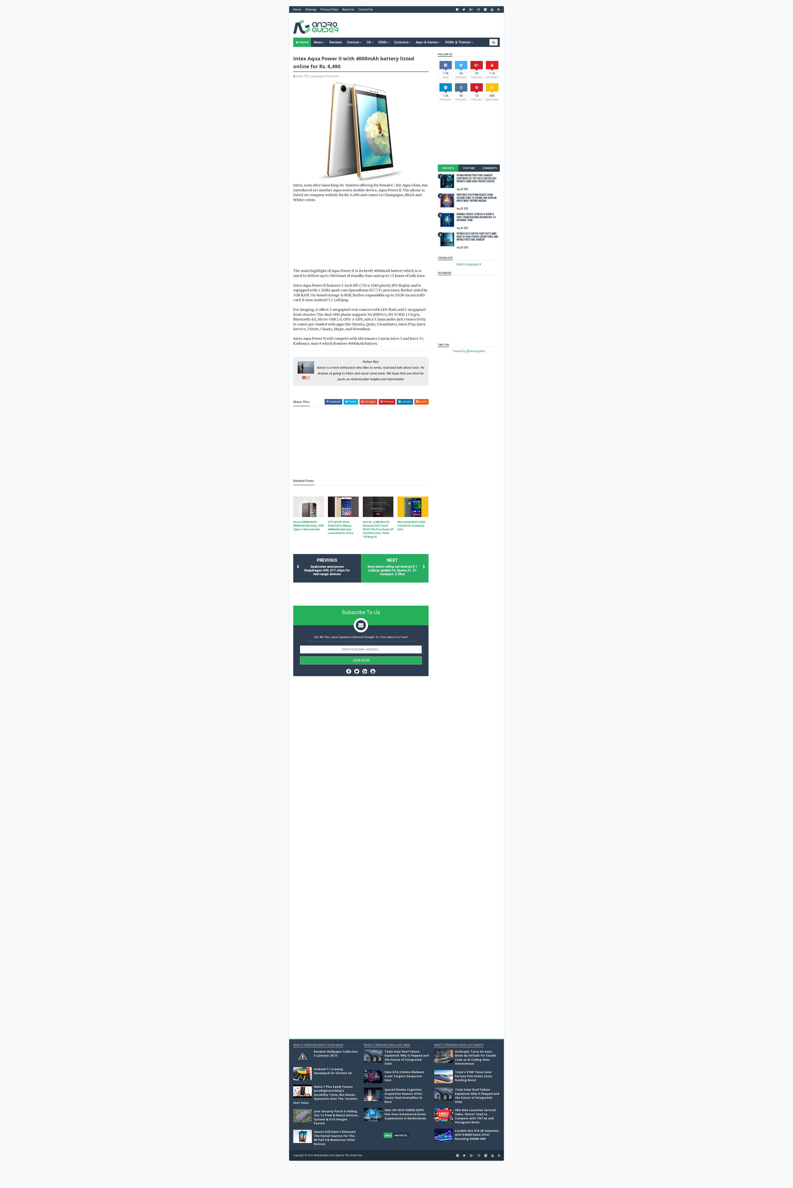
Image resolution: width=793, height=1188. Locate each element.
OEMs (382, 42)
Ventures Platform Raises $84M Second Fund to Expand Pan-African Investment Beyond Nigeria (476, 197)
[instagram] (478, 9)
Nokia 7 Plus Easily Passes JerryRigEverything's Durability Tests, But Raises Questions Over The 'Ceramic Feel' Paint (325, 1095)
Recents (448, 168)
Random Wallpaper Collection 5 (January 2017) (336, 1054)
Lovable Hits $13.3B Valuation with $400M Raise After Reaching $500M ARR (477, 1135)
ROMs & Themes (458, 42)
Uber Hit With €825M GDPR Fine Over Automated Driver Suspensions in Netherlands (405, 1114)
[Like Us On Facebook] (349, 671)
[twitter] (464, 9)
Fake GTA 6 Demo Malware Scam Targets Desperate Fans (404, 1076)
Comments (489, 168)
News (318, 42)
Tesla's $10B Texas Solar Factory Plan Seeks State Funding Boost (473, 1076)
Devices (353, 42)
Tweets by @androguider (468, 351)
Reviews (335, 42)
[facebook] (457, 9)
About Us (348, 9)
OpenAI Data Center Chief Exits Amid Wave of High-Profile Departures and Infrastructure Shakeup (477, 236)
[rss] (498, 9)
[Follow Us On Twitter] (357, 671)
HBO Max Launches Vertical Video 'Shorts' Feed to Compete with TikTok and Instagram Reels (475, 1116)
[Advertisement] (424, 25)
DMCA (388, 1135)
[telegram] (485, 9)
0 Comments (331, 76)
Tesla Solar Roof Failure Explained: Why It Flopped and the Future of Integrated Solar (407, 1058)
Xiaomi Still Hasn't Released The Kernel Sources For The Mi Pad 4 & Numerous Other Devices (334, 1138)
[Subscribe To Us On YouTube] (373, 671)
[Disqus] (361, 803)
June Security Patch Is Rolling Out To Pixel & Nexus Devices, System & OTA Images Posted (336, 1117)
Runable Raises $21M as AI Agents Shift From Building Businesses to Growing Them (476, 217)
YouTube (469, 168)
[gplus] (471, 9)
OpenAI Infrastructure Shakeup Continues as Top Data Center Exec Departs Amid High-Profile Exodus (476, 178)
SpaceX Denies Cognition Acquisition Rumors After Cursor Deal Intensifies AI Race (403, 1096)
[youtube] (492, 9)
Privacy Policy (329, 9)
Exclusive (401, 42)
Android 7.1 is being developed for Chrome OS (333, 1071)
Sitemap (310, 9)
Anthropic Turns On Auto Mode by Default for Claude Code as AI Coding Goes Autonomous (475, 1058)
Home (297, 9)
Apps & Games (427, 42)
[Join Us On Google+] (365, 671)
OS (369, 42)
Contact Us (366, 9)
